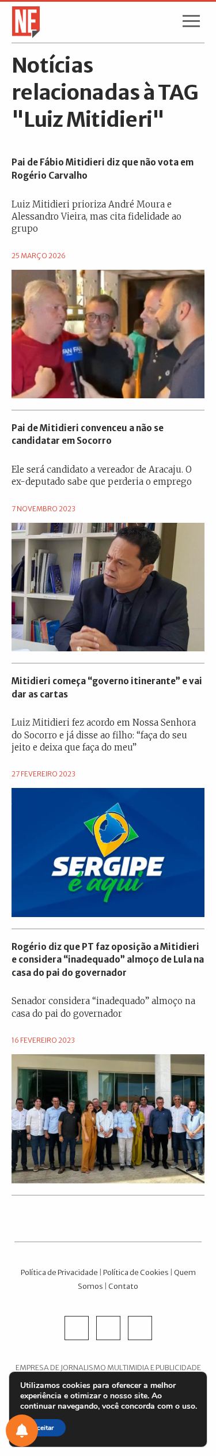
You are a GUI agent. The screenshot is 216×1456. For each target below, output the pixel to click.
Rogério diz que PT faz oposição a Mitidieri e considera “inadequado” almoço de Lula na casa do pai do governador (108, 959)
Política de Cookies (136, 1272)
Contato (123, 1286)
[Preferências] (22, 1430)
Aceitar (43, 1427)
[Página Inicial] (22, 21)
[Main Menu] (191, 23)
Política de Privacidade (59, 1272)
